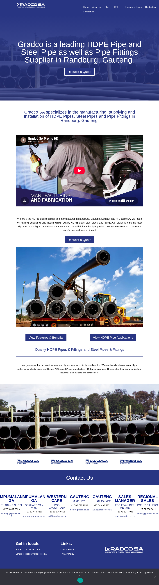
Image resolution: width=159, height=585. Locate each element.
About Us (96, 7)
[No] (155, 576)
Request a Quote (133, 7)
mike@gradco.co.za (79, 509)
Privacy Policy (67, 554)
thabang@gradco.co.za (11, 514)
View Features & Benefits (46, 337)
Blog (107, 7)
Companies (88, 12)
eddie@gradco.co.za (125, 516)
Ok (80, 580)
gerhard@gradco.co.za (34, 516)
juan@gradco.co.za (102, 509)
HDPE (115, 7)
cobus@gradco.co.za (147, 513)
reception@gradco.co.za (35, 554)
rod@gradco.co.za (57, 516)
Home (86, 7)
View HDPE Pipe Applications (113, 337)
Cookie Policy (67, 549)
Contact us (150, 7)
